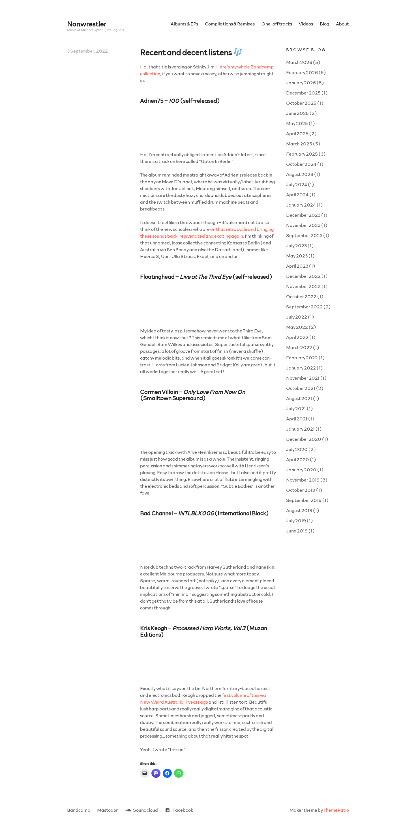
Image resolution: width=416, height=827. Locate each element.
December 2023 (303, 215)
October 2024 (301, 164)
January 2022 (301, 367)
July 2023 (296, 245)
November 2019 (302, 479)
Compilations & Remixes (230, 23)
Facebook (182, 810)
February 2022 (302, 357)
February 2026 (302, 72)
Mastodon (108, 810)
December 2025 (303, 92)
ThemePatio (336, 810)
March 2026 (299, 62)
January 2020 (301, 469)
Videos (306, 23)
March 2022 (299, 347)
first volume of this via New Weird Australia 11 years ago (203, 698)
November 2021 (302, 378)
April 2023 (297, 266)
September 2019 (303, 500)
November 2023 (303, 225)
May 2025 (297, 123)
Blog (324, 23)
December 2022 (303, 276)
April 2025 (297, 133)
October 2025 (301, 103)
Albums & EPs (184, 23)
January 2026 (301, 82)
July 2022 (296, 316)
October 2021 (300, 388)
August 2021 (299, 398)
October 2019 (300, 490)
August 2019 (299, 510)
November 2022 (303, 286)
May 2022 (297, 327)
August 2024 (299, 174)
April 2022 (297, 337)
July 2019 (296, 520)
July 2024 (296, 184)
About (342, 23)
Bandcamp (78, 810)
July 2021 (296, 408)
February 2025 (302, 154)
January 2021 (300, 429)
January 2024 (301, 204)
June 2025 (297, 113)
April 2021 (296, 418)
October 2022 (301, 296)
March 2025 (299, 143)
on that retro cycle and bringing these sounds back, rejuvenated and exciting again (207, 232)
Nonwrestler (86, 23)
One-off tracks (276, 23)
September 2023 (304, 235)
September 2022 (304, 306)
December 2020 (303, 439)
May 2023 (297, 255)
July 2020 (297, 449)
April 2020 (297, 459)
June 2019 (297, 530)
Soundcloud (145, 810)
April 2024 (297, 194)
